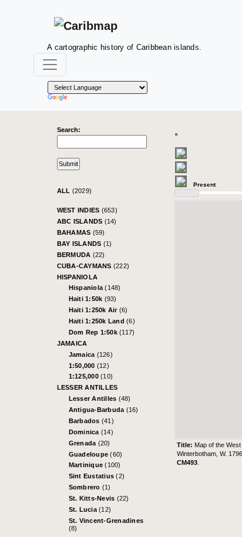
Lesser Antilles (87, 387)
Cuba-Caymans (93, 265)
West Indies (87, 210)
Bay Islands (84, 243)
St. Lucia (90, 509)
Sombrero (90, 487)
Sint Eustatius (97, 475)
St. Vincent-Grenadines (106, 524)
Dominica (91, 431)
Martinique (95, 464)
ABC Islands (87, 221)
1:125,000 (91, 376)
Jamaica (72, 343)
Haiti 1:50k (93, 298)
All (74, 190)
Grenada (89, 443)
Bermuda (81, 254)
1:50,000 (89, 365)
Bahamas (81, 232)
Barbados (91, 420)
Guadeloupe (96, 454)
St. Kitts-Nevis (99, 498)
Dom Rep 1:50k (102, 332)
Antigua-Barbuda (104, 409)
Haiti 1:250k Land (102, 321)
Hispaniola (77, 277)
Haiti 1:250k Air (98, 309)
